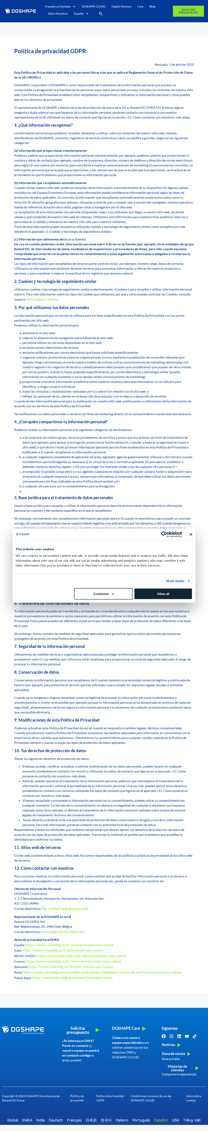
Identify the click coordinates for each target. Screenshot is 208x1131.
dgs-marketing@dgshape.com (65, 908)
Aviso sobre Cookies (41, 299)
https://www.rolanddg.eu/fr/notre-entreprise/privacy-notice (73, 961)
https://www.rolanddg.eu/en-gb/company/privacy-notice (81, 955)
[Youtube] (187, 1036)
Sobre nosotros (58, 13)
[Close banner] (191, 534)
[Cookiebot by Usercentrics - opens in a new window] (164, 534)
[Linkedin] (179, 1036)
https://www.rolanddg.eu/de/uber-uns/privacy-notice (70, 966)
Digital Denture (121, 6)
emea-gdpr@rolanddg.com (63, 931)
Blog (152, 6)
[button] (101, 13)
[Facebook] (164, 1036)
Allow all (163, 593)
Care (140, 6)
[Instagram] (171, 1036)
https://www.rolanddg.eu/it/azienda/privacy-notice (62, 950)
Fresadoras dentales (58, 6)
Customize (101, 593)
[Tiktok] (195, 1036)
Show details (175, 581)
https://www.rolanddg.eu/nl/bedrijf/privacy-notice (72, 977)
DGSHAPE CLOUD (93, 6)
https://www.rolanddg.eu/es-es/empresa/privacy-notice (69, 944)
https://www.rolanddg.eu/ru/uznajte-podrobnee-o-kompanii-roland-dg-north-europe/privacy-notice (102, 972)
